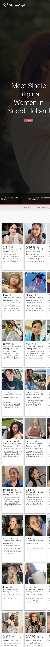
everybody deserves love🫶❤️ (12, 497)
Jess (28, 538)
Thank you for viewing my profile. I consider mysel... (12, 303)
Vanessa (31, 635)
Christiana (9, 538)
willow (29, 441)
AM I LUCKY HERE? (9, 351)
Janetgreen (9, 441)
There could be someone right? (35, 303)
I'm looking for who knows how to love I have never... (12, 594)
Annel (29, 587)
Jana (6, 392)
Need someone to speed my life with (35, 448)
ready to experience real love (12, 643)
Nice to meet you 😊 (9, 254)
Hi (26, 546)
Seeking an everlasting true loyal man (35, 497)
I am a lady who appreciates (35, 351)
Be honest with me (32, 254)
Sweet (6, 344)
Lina (5, 295)
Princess (8, 489)
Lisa (28, 489)
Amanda (30, 246)
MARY (29, 344)
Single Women (42, 208)
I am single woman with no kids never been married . (34, 549)
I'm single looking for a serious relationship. (12, 546)
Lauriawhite (32, 392)
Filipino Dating (27, 208)
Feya (5, 587)
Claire (6, 246)
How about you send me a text (12, 400)
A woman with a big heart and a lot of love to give (35, 594)
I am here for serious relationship (35, 643)
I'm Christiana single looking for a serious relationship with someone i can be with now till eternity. (12, 550)
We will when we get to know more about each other (12, 597)
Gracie (6, 635)
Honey (29, 295)
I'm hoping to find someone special (12, 448)
